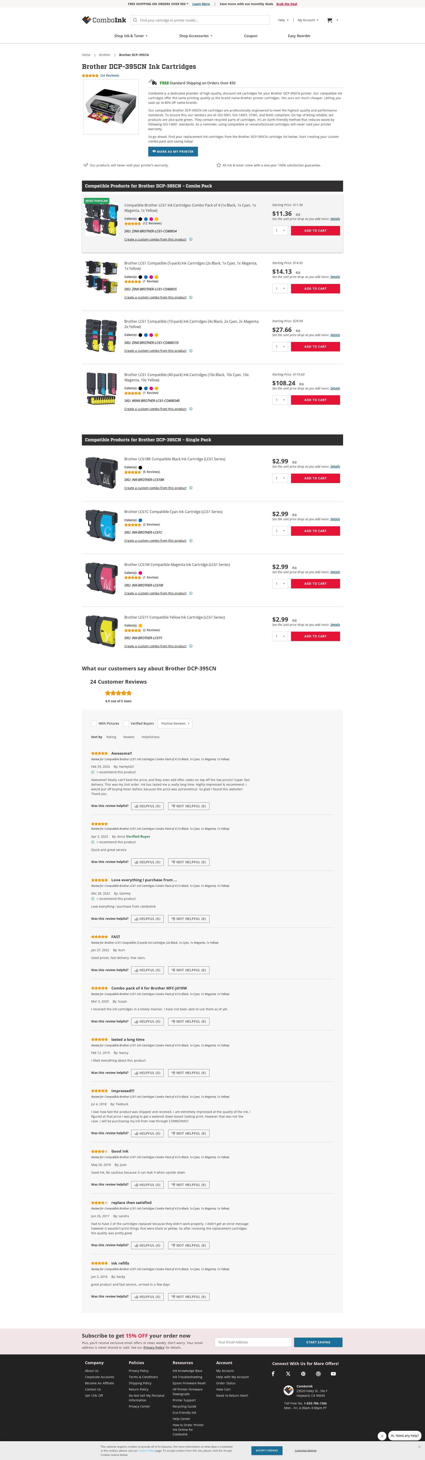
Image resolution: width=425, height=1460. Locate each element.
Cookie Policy (146, 1450)
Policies (136, 1363)
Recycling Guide (184, 1406)
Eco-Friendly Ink (184, 1412)
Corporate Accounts (99, 1377)
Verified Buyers (142, 723)
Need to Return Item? (232, 1395)
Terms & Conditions (143, 1377)
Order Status (225, 1383)
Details (335, 219)
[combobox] (200, 20)
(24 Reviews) (109, 75)
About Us (92, 1371)
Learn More (201, 4)
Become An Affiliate (99, 1383)
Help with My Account (232, 1377)
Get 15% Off (94, 1395)
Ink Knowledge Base (188, 1371)
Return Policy (138, 1389)
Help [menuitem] (281, 20)
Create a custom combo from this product (155, 239)
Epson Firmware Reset (189, 1383)
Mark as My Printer (174, 151)
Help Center (181, 1419)
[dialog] (212, 1450)
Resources (183, 1363)
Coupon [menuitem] (250, 36)
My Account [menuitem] (306, 20)
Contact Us (93, 1389)
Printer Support (184, 1400)
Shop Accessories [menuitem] (194, 36)
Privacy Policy (153, 1347)
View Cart (223, 1389)
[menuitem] (333, 20)
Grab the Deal (286, 4)
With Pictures (109, 723)
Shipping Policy (140, 1383)
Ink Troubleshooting (187, 1377)
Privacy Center (139, 1406)
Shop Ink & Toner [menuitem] (129, 36)
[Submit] (135, 20)
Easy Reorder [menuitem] (299, 36)
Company (94, 1363)
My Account (225, 1371)
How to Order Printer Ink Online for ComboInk (188, 1429)
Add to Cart (322, 230)
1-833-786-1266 (315, 1403)
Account (224, 1363)
